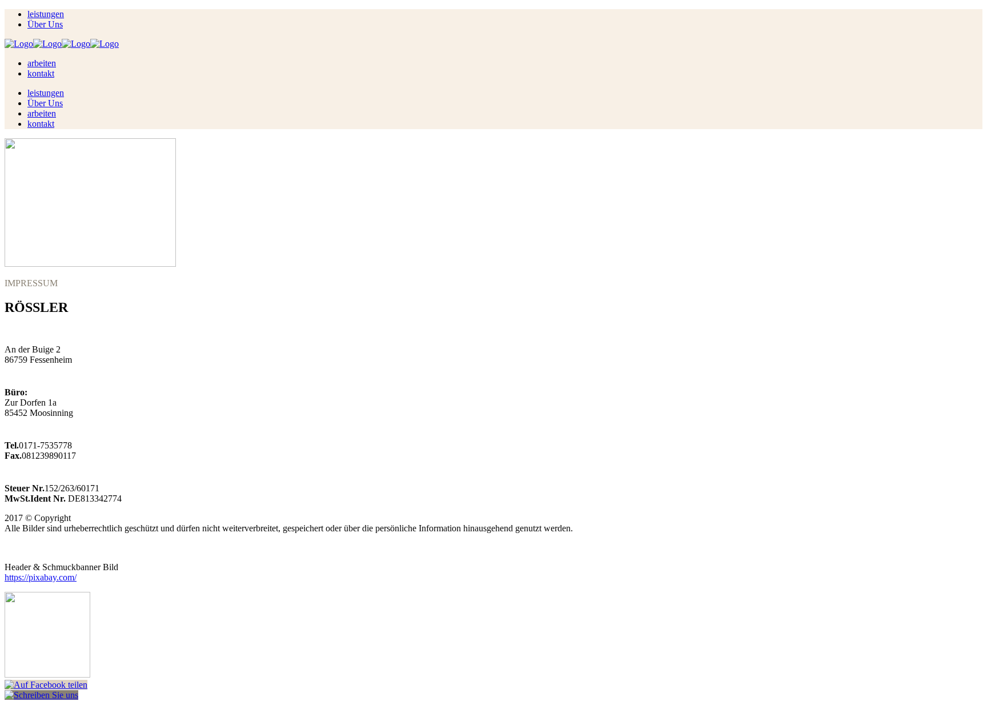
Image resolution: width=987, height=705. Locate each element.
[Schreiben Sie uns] (41, 695)
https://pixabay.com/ (41, 577)
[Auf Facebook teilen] (46, 685)
